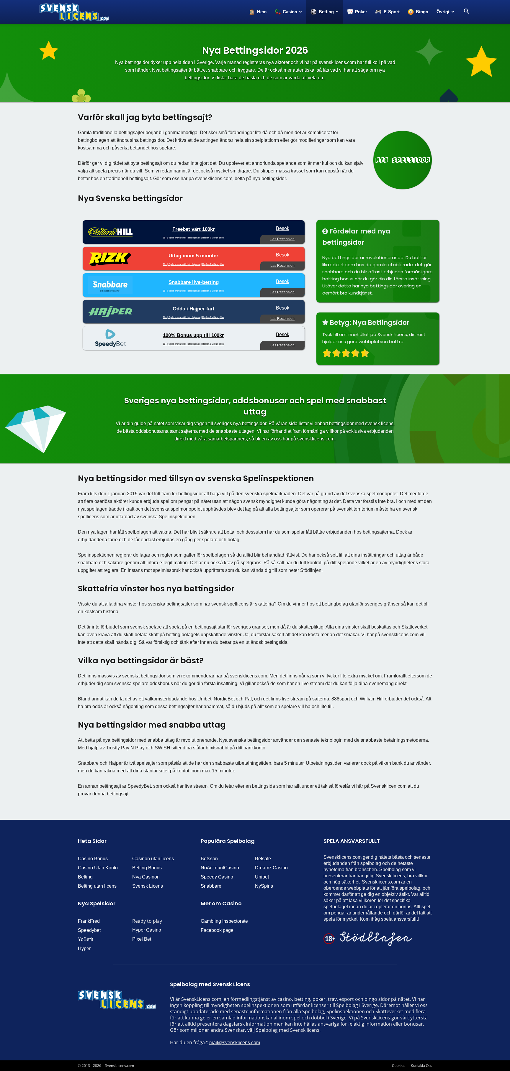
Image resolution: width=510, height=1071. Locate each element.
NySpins (264, 886)
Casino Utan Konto (98, 867)
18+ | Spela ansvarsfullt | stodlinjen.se (181, 237)
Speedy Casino (217, 876)
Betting (85, 876)
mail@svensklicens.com (234, 1042)
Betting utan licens (97, 886)
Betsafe (263, 858)
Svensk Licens (147, 886)
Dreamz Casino (271, 867)
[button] (466, 12)
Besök (282, 228)
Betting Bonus (147, 867)
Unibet (262, 876)
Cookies (398, 1066)
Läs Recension (282, 239)
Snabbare (211, 886)
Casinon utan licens (153, 858)
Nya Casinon (146, 876)
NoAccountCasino (220, 867)
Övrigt (443, 11)
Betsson (209, 858)
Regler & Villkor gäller (213, 237)
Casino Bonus (93, 858)
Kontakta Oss (421, 1066)
